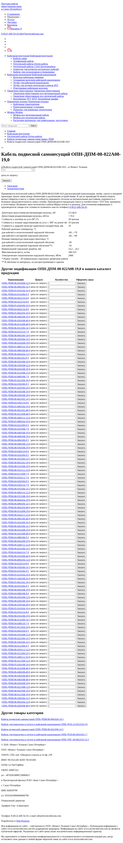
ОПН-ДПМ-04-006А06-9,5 (15, 440)
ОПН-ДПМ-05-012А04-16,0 (16, 627)
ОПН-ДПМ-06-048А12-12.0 (16, 417)
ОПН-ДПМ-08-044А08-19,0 (16, 541)
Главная (11, 131)
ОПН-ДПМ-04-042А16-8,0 (15, 298)
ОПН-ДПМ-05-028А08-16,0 (16, 578)
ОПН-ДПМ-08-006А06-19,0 (16, 335)
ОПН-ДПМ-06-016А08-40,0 (16, 556)
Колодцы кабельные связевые (28, 77)
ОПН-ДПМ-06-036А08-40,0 (16, 676)
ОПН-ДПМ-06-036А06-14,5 (16, 642)
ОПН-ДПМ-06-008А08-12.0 (16, 444)
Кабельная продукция (18, 55)
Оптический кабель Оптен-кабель (30, 64)
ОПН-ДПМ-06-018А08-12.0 (16, 365)
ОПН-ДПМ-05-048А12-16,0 (16, 657)
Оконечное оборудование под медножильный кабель (40, 93)
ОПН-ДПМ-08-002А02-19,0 (16, 462)
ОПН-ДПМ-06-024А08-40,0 (16, 668)
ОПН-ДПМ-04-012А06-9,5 (15, 646)
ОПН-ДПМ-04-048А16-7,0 (15, 623)
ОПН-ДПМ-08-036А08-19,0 (16, 447)
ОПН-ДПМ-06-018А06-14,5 (16, 567)
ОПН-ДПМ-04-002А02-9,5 (15, 358)
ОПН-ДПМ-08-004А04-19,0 (16, 500)
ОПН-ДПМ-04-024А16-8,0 (15, 563)
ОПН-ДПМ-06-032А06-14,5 (16, 328)
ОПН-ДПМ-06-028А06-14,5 (16, 698)
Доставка (12, 22)
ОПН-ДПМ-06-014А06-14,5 (16, 619)
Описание (12, 186)
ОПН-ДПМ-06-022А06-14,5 (16, 638)
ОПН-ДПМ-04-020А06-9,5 (15, 481)
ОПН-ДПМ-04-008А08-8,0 (15, 593)
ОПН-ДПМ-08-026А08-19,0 (16, 369)
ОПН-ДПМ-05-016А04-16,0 (16, 290)
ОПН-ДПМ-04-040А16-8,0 (15, 451)
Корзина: (16, 28)
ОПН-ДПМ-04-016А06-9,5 (15, 571)
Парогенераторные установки (28, 107)
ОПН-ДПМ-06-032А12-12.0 (16, 470)
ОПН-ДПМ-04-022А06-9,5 (15, 425)
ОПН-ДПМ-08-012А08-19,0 (16, 694)
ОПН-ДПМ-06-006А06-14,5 (16, 287)
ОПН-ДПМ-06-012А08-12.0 (16, 661)
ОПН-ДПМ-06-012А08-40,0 (16, 414)
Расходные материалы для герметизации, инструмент (40, 120)
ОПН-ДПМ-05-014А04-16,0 (16, 575)
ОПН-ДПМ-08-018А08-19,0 (16, 391)
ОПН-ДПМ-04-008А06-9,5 (15, 537)
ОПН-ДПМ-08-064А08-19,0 (16, 590)
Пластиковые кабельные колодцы (30, 88)
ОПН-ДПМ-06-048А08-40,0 (16, 672)
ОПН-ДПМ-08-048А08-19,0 (16, 317)
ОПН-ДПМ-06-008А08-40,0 (16, 350)
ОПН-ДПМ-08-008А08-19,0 (16, 436)
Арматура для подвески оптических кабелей (36, 69)
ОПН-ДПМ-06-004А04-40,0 (16, 507)
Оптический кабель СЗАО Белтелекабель (34, 66)
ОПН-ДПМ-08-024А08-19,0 (16, 343)
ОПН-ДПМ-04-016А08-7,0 (15, 429)
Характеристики (15, 188)
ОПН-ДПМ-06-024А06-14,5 (16, 548)
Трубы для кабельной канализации (31, 82)
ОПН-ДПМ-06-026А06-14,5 (16, 526)
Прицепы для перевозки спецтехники (32, 109)
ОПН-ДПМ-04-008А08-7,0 (15, 376)
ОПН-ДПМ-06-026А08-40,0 (16, 320)
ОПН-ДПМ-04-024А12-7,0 (15, 477)
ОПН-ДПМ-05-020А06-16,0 (16, 388)
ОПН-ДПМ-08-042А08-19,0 (16, 691)
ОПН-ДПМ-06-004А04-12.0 (16, 702)
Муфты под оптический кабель (29, 117)
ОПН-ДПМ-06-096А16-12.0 (16, 492)
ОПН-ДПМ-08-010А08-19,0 (16, 466)
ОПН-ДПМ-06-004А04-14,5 (16, 354)
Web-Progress (22, 821)
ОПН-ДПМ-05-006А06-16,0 (16, 406)
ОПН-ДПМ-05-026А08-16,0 (16, 664)
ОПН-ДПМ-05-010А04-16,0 (16, 608)
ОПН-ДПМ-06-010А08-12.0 (16, 283)
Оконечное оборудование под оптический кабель (38, 96)
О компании (13, 14)
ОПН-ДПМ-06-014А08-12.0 (16, 373)
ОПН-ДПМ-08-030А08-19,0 (16, 683)
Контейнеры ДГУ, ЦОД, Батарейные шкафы (35, 99)
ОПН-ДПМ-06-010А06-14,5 (16, 489)
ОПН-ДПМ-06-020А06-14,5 (16, 339)
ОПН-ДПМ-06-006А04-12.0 (16, 560)
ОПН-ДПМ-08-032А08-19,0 (16, 496)
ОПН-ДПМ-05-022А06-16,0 (16, 380)
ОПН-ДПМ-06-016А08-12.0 (16, 634)
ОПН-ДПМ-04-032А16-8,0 (15, 302)
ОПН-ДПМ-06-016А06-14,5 (16, 459)
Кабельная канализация (19, 74)
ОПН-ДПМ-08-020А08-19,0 (16, 361)
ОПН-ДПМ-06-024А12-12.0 (16, 515)
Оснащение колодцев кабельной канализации (36, 80)
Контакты (12, 25)
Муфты (11, 112)
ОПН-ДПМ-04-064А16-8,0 (15, 309)
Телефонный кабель (23, 61)
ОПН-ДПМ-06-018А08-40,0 (16, 604)
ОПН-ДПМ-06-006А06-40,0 (16, 518)
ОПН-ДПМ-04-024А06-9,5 (15, 455)
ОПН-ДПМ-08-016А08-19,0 (16, 616)
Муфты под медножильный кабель (31, 115)
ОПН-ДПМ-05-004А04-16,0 (16, 313)
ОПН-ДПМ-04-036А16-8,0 (15, 403)
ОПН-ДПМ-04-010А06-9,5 (15, 586)
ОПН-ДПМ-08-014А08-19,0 (16, 511)
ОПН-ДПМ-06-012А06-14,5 (16, 653)
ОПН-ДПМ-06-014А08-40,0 (16, 324)
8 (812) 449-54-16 (78, 207)
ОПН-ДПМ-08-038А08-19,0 (16, 395)
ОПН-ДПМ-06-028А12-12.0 (16, 545)
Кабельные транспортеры (26, 104)
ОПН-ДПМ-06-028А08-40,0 (16, 705)
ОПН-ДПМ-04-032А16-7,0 (15, 331)
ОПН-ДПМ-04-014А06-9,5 (15, 294)
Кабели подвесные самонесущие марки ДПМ (30, 139)
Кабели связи (20, 58)
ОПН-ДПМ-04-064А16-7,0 (15, 552)
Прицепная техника (17, 101)
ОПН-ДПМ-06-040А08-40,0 (16, 679)
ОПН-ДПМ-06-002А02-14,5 (16, 399)
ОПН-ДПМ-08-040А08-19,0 (16, 432)
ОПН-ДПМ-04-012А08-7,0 (15, 474)
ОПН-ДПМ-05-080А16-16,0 (16, 346)
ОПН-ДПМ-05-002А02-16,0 (16, 582)
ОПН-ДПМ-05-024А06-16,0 (16, 522)
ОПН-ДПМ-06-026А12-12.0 (16, 649)
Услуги (10, 19)
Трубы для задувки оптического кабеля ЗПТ (35, 85)
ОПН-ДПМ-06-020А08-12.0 (16, 597)
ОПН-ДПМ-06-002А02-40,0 (16, 410)
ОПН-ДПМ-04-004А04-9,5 (15, 631)
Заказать (6, 181)
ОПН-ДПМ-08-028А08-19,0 (16, 601)
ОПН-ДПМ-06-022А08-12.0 (16, 687)
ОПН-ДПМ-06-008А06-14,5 (16, 504)
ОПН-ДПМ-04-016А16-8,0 (15, 612)
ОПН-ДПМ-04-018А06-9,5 (15, 384)
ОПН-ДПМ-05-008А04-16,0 (16, 421)
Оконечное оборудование (20, 90)
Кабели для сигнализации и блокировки (34, 72)
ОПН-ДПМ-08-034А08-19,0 (16, 530)
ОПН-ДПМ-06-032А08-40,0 (16, 533)
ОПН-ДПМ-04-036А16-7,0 (15, 485)
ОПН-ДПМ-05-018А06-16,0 (16, 305)
